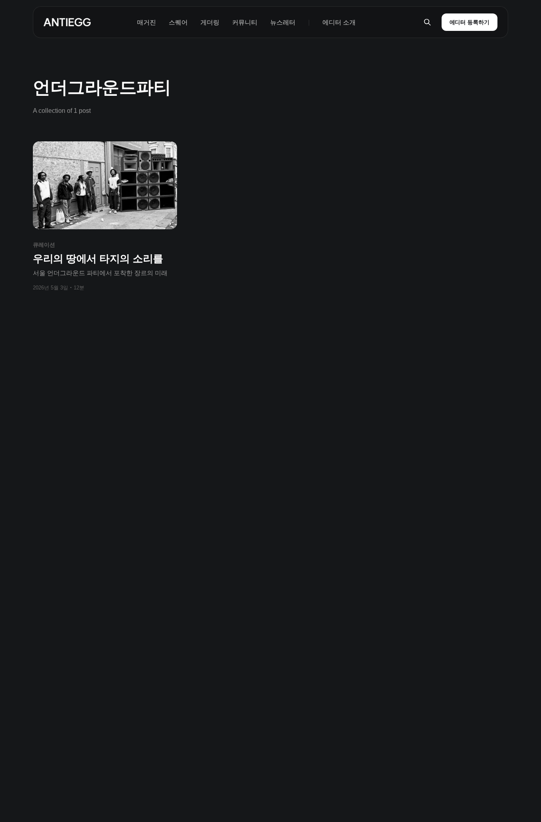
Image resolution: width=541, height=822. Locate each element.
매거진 (146, 22)
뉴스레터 (282, 22)
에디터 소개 (339, 22)
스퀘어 (178, 22)
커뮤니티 (244, 22)
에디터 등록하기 (470, 22)
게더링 (209, 22)
